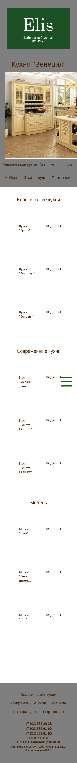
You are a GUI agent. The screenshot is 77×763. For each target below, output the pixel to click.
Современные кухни (57, 165)
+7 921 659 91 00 (38, 729)
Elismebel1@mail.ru (44, 742)
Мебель (11, 178)
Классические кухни (19, 165)
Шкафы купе (35, 178)
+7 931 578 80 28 (38, 724)
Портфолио (62, 178)
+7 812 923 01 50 (38, 733)
